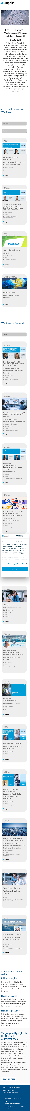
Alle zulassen (15, 569)
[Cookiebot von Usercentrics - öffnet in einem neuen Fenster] (17, 536)
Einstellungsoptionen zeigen (16, 564)
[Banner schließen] (27, 536)
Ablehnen (15, 574)
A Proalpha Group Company (10, 1092)
